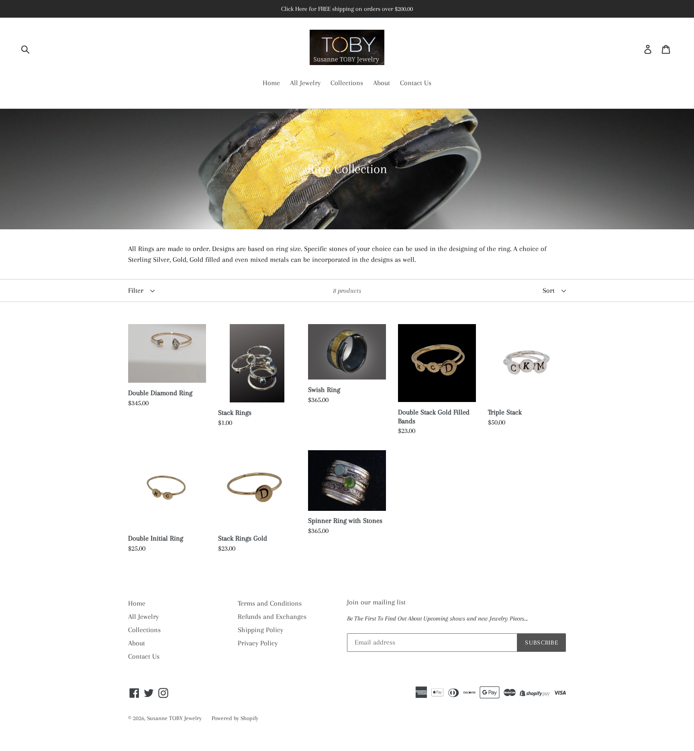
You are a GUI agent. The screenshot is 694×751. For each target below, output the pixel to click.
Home (271, 83)
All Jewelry (305, 83)
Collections (347, 83)
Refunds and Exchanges (272, 616)
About (381, 83)
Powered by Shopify (235, 718)
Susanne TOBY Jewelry (174, 718)
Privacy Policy (258, 643)
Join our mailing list (376, 602)
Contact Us (415, 83)
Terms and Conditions (270, 603)
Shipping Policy (260, 630)
